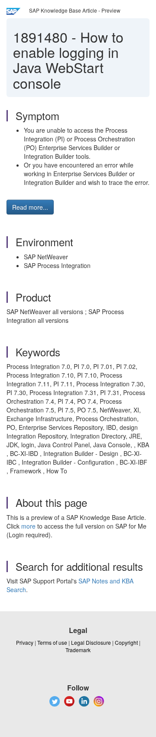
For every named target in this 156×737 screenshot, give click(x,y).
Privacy (24, 642)
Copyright (126, 642)
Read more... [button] (30, 207)
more (28, 526)
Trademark (78, 649)
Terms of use (52, 642)
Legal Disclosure (91, 642)
